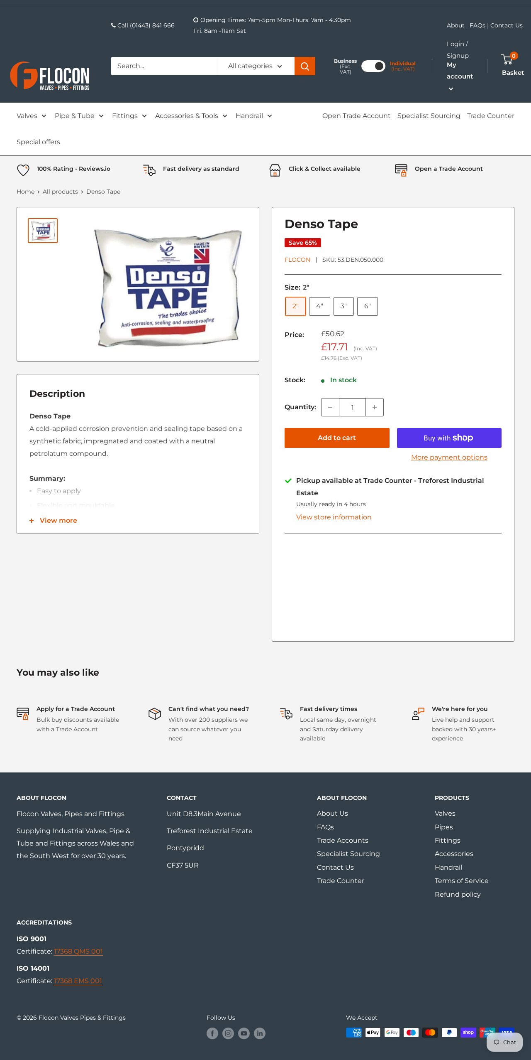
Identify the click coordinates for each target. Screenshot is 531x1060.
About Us (332, 813)
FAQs (477, 25)
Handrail (249, 116)
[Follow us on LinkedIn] (260, 1033)
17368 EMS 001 (78, 981)
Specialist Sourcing (428, 116)
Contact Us (506, 25)
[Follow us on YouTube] (244, 1033)
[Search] (305, 66)
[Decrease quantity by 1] (330, 407)
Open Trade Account (356, 116)
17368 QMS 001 (78, 951)
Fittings (125, 116)
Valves (27, 116)
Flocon (297, 259)
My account (460, 70)
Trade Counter (490, 116)
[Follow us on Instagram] (228, 1033)
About (456, 25)
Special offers (38, 142)
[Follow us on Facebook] (212, 1033)
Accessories (454, 854)
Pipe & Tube (75, 116)
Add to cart (337, 438)
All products (60, 191)
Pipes (444, 827)
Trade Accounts (342, 840)
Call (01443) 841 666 (146, 25)
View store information (334, 517)
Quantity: (300, 407)
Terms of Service (462, 881)
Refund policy (458, 894)
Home (25, 191)
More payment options (449, 457)
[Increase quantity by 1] (374, 407)
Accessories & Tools (186, 116)
